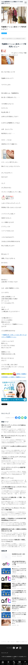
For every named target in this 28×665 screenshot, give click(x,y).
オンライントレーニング (21, 603)
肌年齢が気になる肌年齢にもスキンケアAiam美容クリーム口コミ (19, 577)
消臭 (18, 625)
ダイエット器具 (19, 573)
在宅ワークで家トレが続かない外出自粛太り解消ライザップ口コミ (19, 585)
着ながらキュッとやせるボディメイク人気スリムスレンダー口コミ (19, 570)
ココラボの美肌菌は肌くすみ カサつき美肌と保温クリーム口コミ (19, 592)
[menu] (26, 2)
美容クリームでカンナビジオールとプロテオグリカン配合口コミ (19, 614)
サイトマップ (4, 652)
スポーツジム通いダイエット (21, 588)
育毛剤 (18, 566)
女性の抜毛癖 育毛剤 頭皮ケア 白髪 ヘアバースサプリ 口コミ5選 (19, 563)
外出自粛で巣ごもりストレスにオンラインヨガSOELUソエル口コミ (19, 600)
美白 (18, 595)
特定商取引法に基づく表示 (18, 554)
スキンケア (4, 33)
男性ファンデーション (7, 478)
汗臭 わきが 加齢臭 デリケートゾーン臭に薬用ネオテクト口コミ (19, 622)
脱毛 (18, 610)
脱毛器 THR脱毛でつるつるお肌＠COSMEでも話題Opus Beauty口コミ (19, 607)
